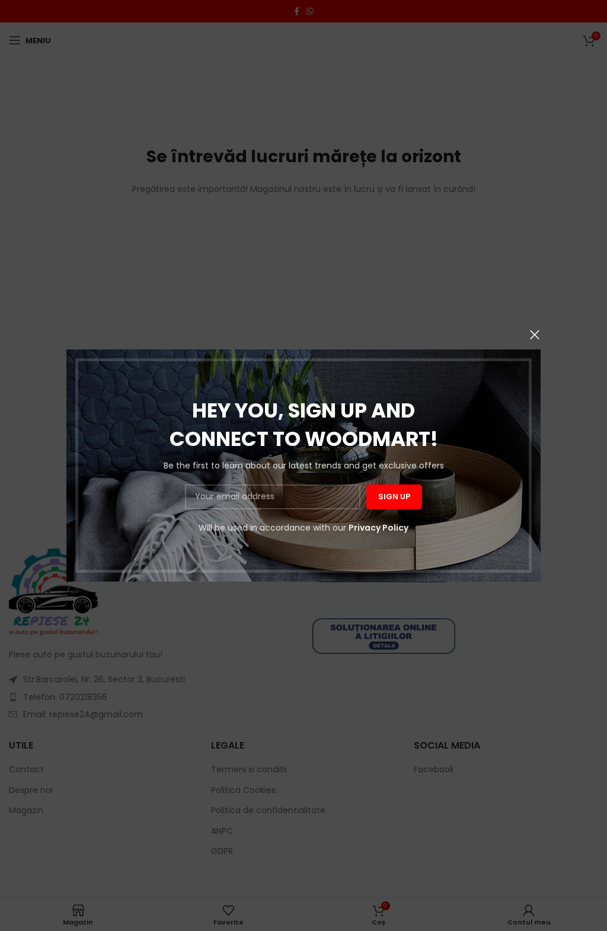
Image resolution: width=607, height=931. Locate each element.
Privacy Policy (378, 528)
